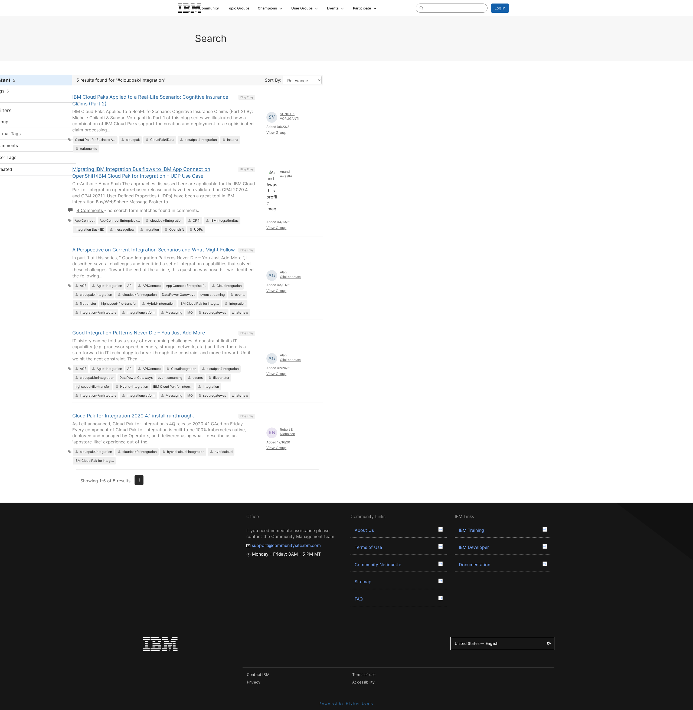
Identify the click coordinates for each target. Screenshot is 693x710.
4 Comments (90, 210)
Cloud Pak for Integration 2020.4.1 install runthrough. (133, 416)
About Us (364, 530)
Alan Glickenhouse (290, 274)
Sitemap (363, 581)
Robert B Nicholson (287, 431)
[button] (270, 8)
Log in (500, 8)
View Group (276, 132)
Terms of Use (368, 547)
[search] (421, 8)
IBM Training (471, 530)
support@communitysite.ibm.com (286, 545)
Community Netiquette (378, 564)
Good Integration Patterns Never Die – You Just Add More (138, 333)
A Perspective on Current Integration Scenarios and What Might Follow (153, 250)
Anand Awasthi (286, 174)
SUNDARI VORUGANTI (289, 116)
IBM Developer (474, 547)
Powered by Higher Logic (346, 703)
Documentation (474, 564)
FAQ (359, 599)
